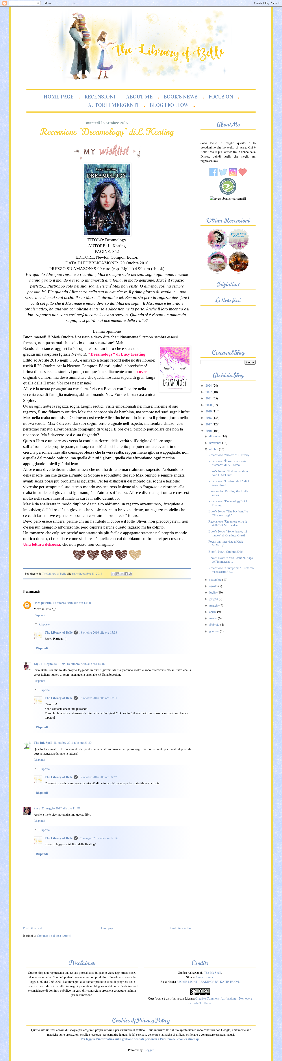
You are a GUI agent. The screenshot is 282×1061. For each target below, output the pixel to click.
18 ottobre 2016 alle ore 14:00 (72, 603)
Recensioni (99, 96)
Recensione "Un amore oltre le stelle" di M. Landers (227, 523)
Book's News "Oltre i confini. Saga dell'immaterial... (230, 560)
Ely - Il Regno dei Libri (49, 663)
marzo (213, 618)
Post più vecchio (180, 928)
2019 (209, 411)
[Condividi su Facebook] (126, 574)
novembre (215, 443)
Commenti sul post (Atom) (54, 935)
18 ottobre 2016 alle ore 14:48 (86, 664)
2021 (209, 398)
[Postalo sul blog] (117, 574)
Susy (37, 808)
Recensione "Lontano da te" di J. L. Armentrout (231, 483)
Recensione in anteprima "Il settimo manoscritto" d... (231, 570)
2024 (209, 385)
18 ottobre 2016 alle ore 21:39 (72, 742)
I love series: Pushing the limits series (228, 493)
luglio (213, 592)
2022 (209, 392)
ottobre (214, 449)
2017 (209, 424)
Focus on (220, 96)
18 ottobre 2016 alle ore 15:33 (98, 632)
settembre (215, 579)
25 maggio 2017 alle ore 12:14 (98, 838)
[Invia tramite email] (113, 574)
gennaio (214, 631)
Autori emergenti (113, 105)
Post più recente (33, 928)
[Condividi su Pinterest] (130, 574)
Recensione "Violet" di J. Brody (228, 455)
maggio (214, 605)
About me (139, 96)
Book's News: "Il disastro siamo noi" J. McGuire (228, 473)
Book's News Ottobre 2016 (225, 551)
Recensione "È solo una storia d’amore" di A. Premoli (227, 463)
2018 (209, 417)
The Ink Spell (43, 742)
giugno (214, 599)
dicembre (215, 436)
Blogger (148, 1050)
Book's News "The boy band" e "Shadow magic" (228, 513)
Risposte (44, 624)
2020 (209, 405)
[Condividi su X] (122, 574)
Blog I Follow (169, 105)
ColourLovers (204, 977)
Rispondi (39, 615)
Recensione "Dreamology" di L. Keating (228, 503)
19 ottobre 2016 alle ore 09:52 (98, 777)
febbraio (214, 624)
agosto (213, 586)
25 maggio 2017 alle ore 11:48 (60, 808)
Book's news (180, 96)
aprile (213, 612)
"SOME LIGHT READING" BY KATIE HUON (208, 981)
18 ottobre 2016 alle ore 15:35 (98, 698)
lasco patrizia (43, 602)
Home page (59, 96)
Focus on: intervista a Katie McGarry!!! (225, 543)
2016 (209, 430)
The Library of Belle (58, 632)
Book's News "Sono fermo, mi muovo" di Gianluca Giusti (227, 533)
